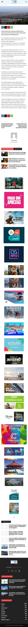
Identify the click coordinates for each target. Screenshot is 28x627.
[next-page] (4, 171)
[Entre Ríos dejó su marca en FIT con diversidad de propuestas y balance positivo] (4, 553)
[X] (5, 27)
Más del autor (18, 149)
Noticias (5, 4)
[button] (26, 2)
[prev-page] (2, 171)
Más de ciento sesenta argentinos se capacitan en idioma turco (17, 587)
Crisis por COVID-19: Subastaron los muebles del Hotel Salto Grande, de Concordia (17, 540)
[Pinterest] (8, 27)
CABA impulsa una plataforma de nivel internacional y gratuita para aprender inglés (17, 546)
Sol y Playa (10, 17)
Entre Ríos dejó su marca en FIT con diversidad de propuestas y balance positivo (17, 553)
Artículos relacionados (7, 149)
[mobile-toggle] (2, 2)
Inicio (2, 4)
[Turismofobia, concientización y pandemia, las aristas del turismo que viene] (4, 594)
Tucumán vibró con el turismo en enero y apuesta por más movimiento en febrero (21, 125)
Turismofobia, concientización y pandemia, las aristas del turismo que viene (17, 594)
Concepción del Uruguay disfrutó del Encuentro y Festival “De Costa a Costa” (7, 125)
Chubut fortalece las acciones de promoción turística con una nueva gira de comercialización (16, 160)
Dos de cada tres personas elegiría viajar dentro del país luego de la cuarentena (17, 581)
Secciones (6, 17)
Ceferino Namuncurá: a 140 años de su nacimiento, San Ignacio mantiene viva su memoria (17, 166)
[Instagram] (12, 571)
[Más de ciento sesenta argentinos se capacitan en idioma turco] (4, 588)
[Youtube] (19, 571)
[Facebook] (2, 27)
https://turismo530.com (14, 142)
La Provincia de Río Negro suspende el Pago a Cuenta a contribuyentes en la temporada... (17, 526)
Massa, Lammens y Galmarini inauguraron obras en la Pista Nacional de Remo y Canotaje (16, 533)
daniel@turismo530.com (17, 567)
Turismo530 (4, 22)
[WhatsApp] (11, 27)
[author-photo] (14, 138)
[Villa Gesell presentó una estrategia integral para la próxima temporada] (4, 154)
